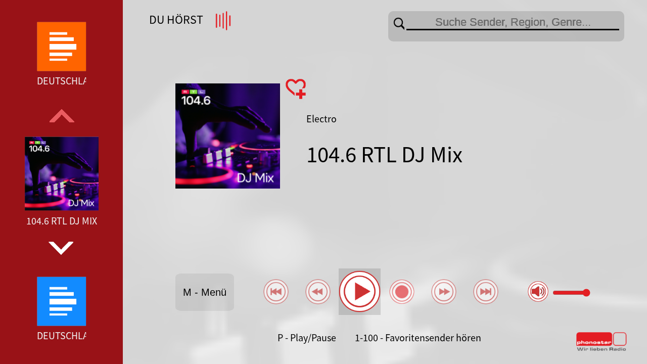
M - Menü (204, 292)
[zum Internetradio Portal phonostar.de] (601, 349)
